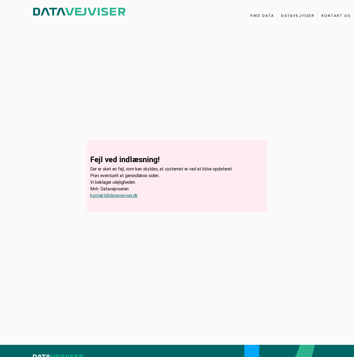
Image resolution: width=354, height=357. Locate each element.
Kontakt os (336, 15)
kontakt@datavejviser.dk (114, 195)
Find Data (262, 15)
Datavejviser (297, 15)
